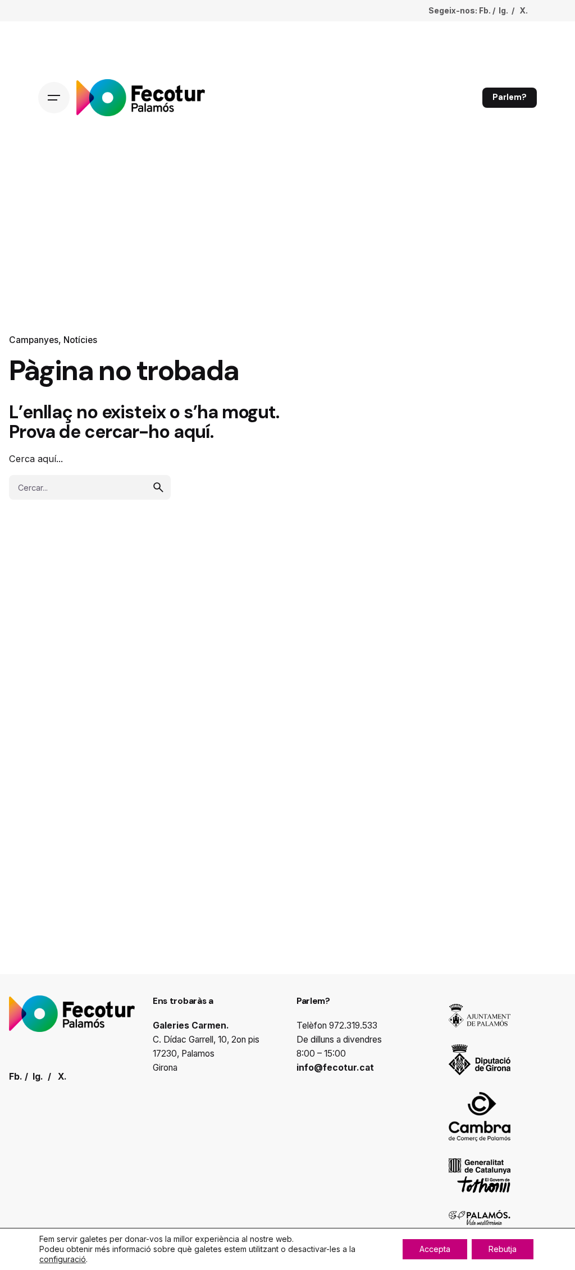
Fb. (485, 10)
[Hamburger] (54, 97)
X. (523, 10)
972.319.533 (353, 1025)
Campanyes (33, 340)
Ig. (503, 10)
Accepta (434, 1249)
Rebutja (503, 1249)
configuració (62, 1259)
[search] (158, 487)
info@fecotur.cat (335, 1067)
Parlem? (509, 97)
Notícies (80, 340)
